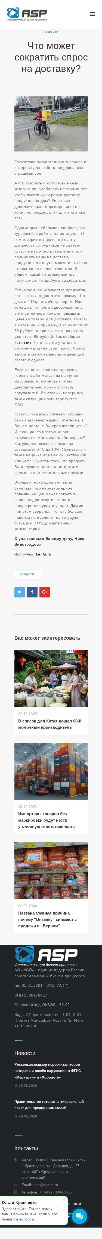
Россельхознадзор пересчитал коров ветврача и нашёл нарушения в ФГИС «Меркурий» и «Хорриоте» (47, 1070)
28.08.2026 (28, 1086)
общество (28, 574)
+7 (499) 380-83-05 (55, 1192)
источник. (24, 342)
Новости (51, 31)
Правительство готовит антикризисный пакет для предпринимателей (49, 1105)
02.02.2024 (27, 906)
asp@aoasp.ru (45, 1185)
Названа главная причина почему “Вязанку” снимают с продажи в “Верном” (47, 919)
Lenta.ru (43, 554)
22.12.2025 (27, 714)
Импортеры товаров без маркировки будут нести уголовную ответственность (46, 820)
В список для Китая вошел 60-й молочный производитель (49, 724)
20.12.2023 (27, 807)
